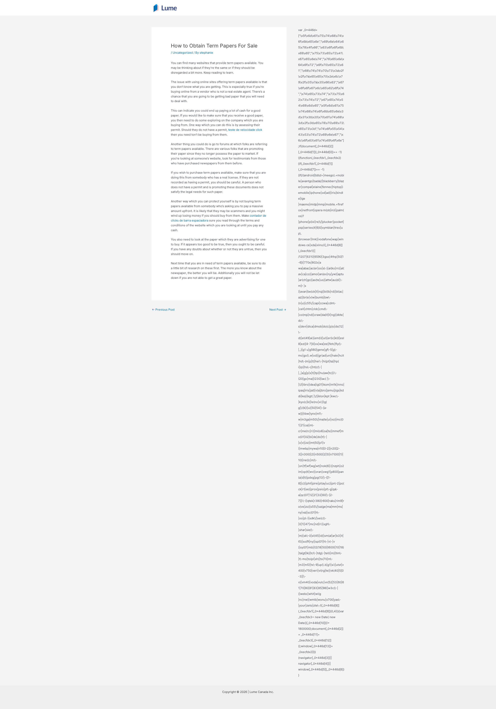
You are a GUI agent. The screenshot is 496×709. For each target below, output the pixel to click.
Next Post (277, 309)
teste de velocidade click (245, 130)
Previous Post (163, 309)
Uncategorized (183, 52)
